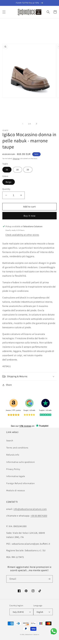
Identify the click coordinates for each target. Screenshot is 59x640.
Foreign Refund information (20, 483)
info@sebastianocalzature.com (30, 508)
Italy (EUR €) (18, 612)
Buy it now (30, 215)
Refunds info (12, 454)
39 (28, 169)
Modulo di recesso (15, 490)
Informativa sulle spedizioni (20, 462)
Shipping (16, 158)
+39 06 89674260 (39, 515)
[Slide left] (22, 123)
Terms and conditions (17, 447)
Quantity (6, 189)
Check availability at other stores (22, 234)
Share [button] (9, 384)
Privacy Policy (13, 469)
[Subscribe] (49, 579)
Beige (8, 182)
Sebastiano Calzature (32, 634)
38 (17, 169)
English (40, 612)
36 (7, 169)
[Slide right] (36, 123)
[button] (3, 12)
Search (9, 440)
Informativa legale (15, 476)
